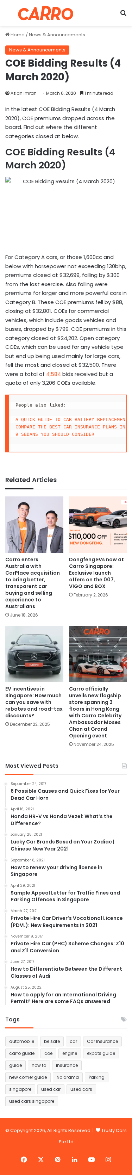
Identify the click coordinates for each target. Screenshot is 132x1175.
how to (39, 1065)
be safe (52, 1041)
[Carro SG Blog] (46, 13)
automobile (21, 1041)
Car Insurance (102, 1041)
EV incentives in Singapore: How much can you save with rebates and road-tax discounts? (34, 702)
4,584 (54, 374)
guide (15, 1065)
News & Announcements (57, 34)
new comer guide (28, 1077)
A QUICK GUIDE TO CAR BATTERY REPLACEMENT (71, 419)
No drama (68, 1077)
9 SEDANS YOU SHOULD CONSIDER (54, 434)
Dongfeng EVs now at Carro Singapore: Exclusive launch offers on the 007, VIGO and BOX (96, 573)
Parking (97, 1077)
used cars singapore (31, 1101)
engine (69, 1053)
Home (17, 34)
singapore (20, 1089)
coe (48, 1053)
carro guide (21, 1053)
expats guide (101, 1053)
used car (51, 1089)
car (73, 1041)
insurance (67, 1065)
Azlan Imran (24, 93)
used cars (81, 1089)
